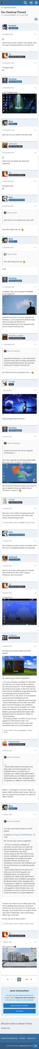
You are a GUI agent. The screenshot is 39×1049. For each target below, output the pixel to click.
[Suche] (25, 3)
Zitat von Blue (12, 213)
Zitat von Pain (12, 254)
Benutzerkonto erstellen (19, 1005)
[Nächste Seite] (31, 979)
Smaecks (23, 730)
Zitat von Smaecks (13, 757)
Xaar (21, 924)
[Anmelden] (31, 3)
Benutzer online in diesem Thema (16, 1023)
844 (19, 979)
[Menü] (36, 3)
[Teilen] (36, 19)
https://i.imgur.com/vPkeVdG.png (20, 835)
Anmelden (19, 1011)
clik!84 (22, 523)
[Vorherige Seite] (8, 979)
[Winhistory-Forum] (3, 3)
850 (27, 979)
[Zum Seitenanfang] (35, 1046)
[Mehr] (35, 34)
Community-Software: (19, 1046)
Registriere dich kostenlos (25, 998)
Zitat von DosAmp (13, 351)
